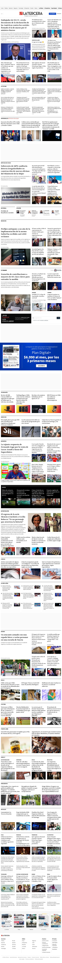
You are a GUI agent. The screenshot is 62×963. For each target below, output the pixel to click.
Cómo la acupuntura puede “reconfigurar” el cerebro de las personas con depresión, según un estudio (30, 564)
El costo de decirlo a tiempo (23, 212)
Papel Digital (54, 8)
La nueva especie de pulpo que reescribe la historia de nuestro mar (54, 275)
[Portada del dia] (11, 367)
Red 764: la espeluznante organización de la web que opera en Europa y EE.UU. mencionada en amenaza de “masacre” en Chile (38, 110)
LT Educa (60, 8)
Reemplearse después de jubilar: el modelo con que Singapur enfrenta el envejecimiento (29, 789)
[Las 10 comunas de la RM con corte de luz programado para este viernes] (31, 431)
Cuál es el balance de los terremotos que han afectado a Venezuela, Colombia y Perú (23, 90)
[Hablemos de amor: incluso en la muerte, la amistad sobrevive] (51, 694)
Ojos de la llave (36, 40)
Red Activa (49, 760)
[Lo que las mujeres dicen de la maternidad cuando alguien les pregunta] (54, 888)
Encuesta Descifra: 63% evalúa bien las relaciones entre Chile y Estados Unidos (10, 123)
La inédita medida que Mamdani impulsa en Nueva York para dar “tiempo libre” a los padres (53, 638)
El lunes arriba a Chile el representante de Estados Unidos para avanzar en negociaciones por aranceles (39, 233)
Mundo (31, 8)
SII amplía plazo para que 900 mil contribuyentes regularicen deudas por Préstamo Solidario (10, 422)
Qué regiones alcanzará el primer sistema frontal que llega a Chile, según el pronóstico (39, 65)
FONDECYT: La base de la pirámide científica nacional (38, 296)
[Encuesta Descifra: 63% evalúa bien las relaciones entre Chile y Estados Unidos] (10, 135)
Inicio (2, 8)
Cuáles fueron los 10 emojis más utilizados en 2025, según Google (54, 539)
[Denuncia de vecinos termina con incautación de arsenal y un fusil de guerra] (23, 502)
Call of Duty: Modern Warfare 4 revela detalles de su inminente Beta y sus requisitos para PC (8, 897)
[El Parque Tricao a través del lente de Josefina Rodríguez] (31, 694)
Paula (48, 874)
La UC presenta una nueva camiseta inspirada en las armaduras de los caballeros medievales (53, 868)
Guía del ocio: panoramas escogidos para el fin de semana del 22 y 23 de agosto (15, 732)
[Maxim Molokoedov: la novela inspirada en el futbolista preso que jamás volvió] (23, 721)
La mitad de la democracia (46, 212)
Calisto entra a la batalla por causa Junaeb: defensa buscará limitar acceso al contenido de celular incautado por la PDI (31, 124)
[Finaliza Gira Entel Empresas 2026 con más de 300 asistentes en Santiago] (39, 826)
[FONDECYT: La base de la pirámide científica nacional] (39, 307)
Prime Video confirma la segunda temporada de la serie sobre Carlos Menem (22, 904)
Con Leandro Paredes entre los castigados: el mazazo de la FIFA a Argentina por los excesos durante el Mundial (38, 448)
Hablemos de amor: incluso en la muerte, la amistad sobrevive (51, 684)
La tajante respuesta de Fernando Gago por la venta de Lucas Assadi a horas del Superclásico (14, 448)
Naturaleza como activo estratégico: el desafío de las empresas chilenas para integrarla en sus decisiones (8, 766)
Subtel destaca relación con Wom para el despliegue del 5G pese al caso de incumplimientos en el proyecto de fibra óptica (54, 110)
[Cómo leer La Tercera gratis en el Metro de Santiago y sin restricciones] (51, 431)
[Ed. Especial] (43, 927)
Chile (2, 835)
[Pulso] (19, 927)
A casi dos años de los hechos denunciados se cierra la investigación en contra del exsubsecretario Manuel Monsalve (39, 190)
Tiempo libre (4, 729)
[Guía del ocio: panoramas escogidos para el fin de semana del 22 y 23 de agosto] (15, 745)
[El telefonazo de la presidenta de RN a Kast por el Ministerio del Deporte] (39, 34)
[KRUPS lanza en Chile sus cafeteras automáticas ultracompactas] (54, 409)
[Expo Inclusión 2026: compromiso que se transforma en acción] (23, 826)
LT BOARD (4, 270)
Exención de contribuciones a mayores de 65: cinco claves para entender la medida (15, 276)
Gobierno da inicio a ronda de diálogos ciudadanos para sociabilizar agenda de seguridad (7, 91)
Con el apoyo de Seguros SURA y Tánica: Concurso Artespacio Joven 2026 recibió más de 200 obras (54, 817)
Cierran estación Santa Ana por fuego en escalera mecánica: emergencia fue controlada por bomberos (54, 91)
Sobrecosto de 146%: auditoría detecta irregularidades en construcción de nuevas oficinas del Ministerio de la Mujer (15, 170)
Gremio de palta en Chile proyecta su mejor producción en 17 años (23, 867)
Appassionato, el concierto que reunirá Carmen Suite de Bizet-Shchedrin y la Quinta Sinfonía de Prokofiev (46, 733)
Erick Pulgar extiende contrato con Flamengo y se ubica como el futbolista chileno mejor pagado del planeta (28, 596)
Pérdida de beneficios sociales (7, 212)
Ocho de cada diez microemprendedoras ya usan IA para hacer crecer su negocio (23, 764)
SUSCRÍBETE (41, 366)
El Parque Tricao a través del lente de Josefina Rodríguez (30, 683)
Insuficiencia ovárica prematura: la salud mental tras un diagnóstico (53, 904)
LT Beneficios (47, 8)
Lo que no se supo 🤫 (38, 42)
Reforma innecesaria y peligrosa (35, 212)
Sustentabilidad (5, 760)
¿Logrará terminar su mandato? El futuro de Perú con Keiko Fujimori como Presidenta (54, 297)
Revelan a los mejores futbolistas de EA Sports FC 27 (38, 397)
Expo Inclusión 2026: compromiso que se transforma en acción (23, 814)
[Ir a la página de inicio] (31, 14)
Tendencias (34, 835)
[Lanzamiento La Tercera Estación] (8, 826)
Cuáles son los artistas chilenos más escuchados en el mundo (23, 540)
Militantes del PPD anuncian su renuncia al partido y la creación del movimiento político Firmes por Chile (7, 606)
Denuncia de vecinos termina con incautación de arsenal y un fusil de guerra (23, 494)
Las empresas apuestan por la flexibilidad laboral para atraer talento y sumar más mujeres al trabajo (54, 766)
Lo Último (41, 8)
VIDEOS (4, 487)
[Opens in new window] (31, 927)
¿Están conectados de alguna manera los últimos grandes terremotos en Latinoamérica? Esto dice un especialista (10, 564)
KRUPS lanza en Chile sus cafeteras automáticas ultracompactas (54, 398)
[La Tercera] (6, 927)
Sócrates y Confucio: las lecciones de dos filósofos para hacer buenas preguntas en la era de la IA (38, 277)
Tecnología (21, 8)
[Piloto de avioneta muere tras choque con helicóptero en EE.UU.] (8, 502)
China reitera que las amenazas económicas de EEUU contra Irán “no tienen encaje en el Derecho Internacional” (28, 606)
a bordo (49, 292)
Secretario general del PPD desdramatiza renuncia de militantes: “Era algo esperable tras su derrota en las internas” (38, 170)
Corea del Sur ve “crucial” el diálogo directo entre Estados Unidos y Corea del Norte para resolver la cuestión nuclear (53, 661)
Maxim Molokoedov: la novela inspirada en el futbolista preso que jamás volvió (23, 709)
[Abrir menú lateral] (2, 14)
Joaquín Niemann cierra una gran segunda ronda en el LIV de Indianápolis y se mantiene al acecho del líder (54, 859)
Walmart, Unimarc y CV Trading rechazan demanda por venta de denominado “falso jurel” (54, 253)
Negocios (15, 8)
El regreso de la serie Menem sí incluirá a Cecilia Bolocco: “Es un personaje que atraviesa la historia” (13, 518)
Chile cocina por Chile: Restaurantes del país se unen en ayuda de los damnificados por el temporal (10, 685)
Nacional (10, 8)
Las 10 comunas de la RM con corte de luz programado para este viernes (30, 421)
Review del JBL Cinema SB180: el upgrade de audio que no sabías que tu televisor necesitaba (7, 399)
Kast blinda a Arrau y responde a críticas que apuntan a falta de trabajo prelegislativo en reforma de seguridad (54, 169)
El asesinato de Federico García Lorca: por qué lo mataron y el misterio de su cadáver (54, 710)
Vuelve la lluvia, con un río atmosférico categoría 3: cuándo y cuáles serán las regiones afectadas (28, 587)
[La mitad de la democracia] (41, 211)
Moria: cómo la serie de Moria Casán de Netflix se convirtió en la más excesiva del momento (38, 541)
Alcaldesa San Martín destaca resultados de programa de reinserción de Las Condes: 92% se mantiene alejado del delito (39, 91)
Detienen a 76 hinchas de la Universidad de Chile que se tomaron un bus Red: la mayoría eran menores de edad (8, 109)
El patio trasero (57, 211)
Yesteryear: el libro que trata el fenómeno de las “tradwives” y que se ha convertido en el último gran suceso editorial (8, 711)
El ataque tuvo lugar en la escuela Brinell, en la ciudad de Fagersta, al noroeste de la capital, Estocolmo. (14, 643)
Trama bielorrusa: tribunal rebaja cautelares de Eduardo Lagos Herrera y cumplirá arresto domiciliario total (53, 190)
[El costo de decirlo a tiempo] (17, 211)
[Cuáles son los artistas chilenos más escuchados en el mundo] (23, 551)
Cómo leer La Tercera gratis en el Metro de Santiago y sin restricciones (51, 421)
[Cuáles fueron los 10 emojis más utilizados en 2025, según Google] (54, 551)
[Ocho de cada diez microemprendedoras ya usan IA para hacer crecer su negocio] (23, 775)
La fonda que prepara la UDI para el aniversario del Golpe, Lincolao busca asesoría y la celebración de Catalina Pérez (38, 47)
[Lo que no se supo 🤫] (39, 56)
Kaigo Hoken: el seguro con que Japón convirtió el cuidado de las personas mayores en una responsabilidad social (51, 789)
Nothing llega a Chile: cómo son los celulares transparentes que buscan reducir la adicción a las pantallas (23, 399)
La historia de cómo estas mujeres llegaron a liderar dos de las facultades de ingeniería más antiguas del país (39, 766)
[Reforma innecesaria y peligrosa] (29, 211)
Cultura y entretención (22, 874)
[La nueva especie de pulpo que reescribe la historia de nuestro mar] (54, 286)
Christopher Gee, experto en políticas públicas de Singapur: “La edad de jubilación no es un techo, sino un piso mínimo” (10, 790)
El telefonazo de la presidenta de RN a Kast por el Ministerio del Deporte (39, 22)
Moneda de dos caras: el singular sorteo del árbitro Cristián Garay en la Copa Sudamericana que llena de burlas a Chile (54, 448)
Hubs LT (3, 757)
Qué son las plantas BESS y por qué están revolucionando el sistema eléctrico (39, 99)
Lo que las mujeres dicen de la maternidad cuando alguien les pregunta (54, 879)
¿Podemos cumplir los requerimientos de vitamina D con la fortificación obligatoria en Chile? (38, 868)
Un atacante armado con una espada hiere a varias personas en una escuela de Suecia (14, 637)
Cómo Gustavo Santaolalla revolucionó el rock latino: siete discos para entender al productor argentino (7, 542)
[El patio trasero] (52, 211)
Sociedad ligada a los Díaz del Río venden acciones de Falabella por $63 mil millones (38, 252)
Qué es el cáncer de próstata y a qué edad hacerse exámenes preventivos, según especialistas (51, 564)
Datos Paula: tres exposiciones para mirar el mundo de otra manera (54, 896)
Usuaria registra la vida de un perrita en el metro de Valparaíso (53, 493)
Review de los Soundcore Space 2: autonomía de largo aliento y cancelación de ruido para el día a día (8, 904)
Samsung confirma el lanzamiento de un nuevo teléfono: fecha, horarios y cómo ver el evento (7, 880)
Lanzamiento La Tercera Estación (6, 813)
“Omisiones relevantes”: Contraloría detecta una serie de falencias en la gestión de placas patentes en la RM (22, 99)
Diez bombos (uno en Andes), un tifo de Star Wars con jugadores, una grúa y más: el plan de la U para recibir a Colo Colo (54, 67)
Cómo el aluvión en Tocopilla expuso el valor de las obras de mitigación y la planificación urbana (38, 494)
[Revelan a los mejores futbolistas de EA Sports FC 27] (39, 409)
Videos (36, 8)
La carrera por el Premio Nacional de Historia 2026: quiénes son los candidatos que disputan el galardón (38, 711)
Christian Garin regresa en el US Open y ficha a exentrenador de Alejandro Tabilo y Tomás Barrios (54, 468)
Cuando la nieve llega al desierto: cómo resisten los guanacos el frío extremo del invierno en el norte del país (53, 99)
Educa (33, 760)
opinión (34, 292)
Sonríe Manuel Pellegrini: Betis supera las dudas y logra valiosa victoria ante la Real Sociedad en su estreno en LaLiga (54, 841)
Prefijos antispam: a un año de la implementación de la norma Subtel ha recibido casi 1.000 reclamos (15, 233)
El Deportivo (26, 8)
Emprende (18, 760)
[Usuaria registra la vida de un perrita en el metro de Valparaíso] (53, 502)
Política (6, 8)
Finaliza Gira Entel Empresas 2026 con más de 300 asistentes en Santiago (38, 815)
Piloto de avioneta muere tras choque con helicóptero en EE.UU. (8, 493)
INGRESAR (59, 13)
